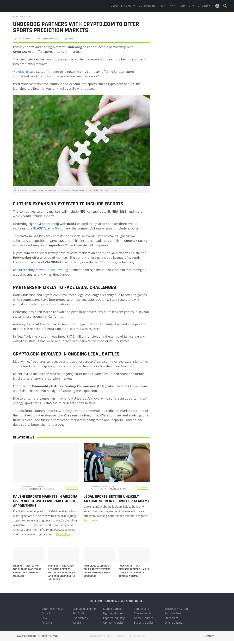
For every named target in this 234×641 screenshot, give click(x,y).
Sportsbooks (25, 16)
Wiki (173, 6)
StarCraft (78, 613)
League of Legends (84, 609)
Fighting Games (113, 613)
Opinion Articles (113, 622)
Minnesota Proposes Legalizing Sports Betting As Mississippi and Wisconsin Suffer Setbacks (62, 572)
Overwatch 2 (80, 618)
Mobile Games (112, 609)
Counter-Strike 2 (52, 609)
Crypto (185, 6)
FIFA (44, 618)
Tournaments (143, 613)
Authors (120, 635)
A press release (24, 71)
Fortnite (47, 622)
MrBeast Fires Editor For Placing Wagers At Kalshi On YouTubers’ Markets (27, 571)
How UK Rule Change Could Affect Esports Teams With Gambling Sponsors (97, 571)
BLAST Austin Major (48, 228)
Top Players (141, 609)
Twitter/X (209, 635)
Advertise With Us (137, 635)
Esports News (121, 6)
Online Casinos (174, 622)
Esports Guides (144, 622)
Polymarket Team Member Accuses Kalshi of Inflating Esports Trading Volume (134, 571)
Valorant (78, 622)
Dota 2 (46, 613)
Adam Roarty (24, 39)
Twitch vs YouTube (177, 609)
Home (15, 16)
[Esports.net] (24, 5)
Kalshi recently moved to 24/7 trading (40, 270)
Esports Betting (151, 6)
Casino (203, 6)
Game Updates (143, 618)
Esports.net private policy (100, 635)
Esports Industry (114, 618)
